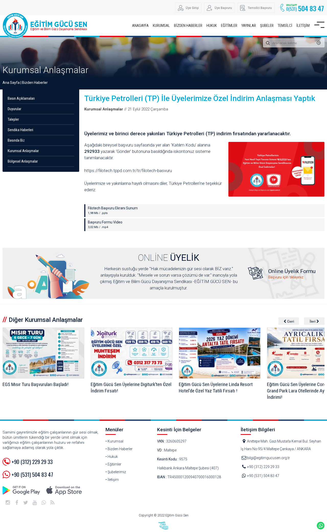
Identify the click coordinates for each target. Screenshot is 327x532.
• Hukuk (112, 457)
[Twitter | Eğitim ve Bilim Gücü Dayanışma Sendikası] (25, 502)
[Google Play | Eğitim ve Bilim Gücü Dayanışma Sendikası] (22, 490)
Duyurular (14, 109)
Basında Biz (16, 140)
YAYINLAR (248, 25)
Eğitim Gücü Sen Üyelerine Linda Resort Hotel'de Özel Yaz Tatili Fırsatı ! (128, 387)
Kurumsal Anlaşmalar (45, 70)
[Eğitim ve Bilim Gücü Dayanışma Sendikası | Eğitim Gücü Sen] (46, 25)
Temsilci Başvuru (260, 8)
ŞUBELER (267, 25)
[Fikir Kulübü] (163, 525)
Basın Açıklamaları (21, 98)
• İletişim (112, 480)
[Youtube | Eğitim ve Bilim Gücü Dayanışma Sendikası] (34, 502)
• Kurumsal (114, 441)
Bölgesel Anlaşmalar (23, 161)
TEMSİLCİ (285, 25)
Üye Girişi (192, 8)
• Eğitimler (113, 464)
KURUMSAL (161, 25)
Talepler (13, 119)
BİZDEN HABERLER (188, 25)
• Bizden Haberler (119, 449)
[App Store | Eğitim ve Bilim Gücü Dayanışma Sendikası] (64, 490)
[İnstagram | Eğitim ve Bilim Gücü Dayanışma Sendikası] (7, 502)
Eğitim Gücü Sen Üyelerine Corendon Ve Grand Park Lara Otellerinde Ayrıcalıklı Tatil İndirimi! (219, 390)
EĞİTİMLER (229, 25)
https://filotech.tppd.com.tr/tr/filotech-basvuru (128, 170)
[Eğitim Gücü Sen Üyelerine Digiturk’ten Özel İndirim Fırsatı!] (43, 353)
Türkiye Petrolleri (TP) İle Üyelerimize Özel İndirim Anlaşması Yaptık (199, 98)
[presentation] (288, 321)
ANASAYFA (140, 25)
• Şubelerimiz (116, 472)
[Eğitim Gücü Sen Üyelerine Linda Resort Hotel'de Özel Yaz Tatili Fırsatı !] (131, 353)
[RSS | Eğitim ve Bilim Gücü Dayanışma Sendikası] (52, 502)
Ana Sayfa (11, 83)
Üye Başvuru (223, 8)
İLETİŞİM (303, 25)
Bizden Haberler (35, 83)
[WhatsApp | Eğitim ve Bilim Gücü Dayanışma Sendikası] (43, 502)
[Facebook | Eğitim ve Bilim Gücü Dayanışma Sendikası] (16, 502)
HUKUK (211, 25)
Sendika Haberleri (20, 130)
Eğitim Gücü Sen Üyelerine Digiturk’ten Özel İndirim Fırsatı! (43, 387)
